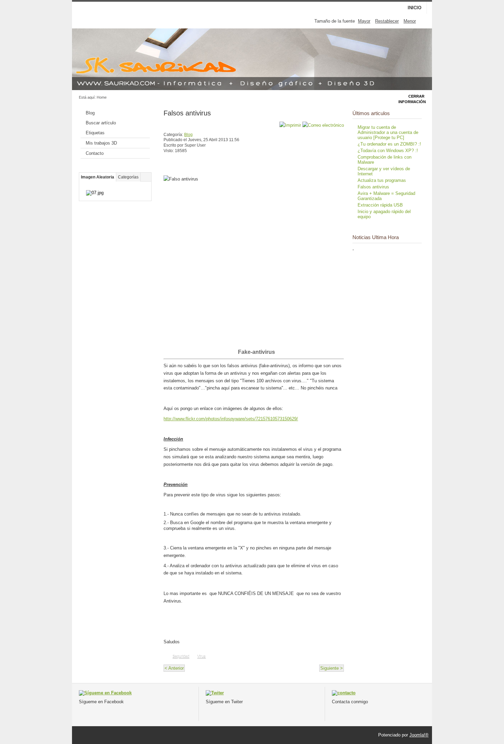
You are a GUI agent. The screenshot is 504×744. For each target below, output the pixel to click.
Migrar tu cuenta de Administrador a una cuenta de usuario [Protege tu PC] (388, 132)
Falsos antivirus (187, 113)
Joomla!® (419, 734)
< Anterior (174, 668)
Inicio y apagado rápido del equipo (384, 214)
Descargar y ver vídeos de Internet (384, 171)
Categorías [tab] (128, 177)
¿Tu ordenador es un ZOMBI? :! (389, 144)
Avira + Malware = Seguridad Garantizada (386, 196)
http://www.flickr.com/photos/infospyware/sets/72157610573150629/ (231, 418)
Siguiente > (331, 668)
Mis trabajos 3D (101, 143)
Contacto (95, 153)
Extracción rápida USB (380, 205)
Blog (90, 112)
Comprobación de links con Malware (384, 159)
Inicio (414, 7)
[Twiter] (215, 692)
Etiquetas (95, 132)
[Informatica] (344, 692)
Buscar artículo (101, 122)
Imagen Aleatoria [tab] (97, 177)
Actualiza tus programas (382, 180)
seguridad (180, 657)
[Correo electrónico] (323, 125)
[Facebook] (105, 692)
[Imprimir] (290, 125)
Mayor (364, 21)
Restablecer (387, 21)
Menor (410, 21)
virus (201, 657)
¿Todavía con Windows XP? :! (388, 150)
